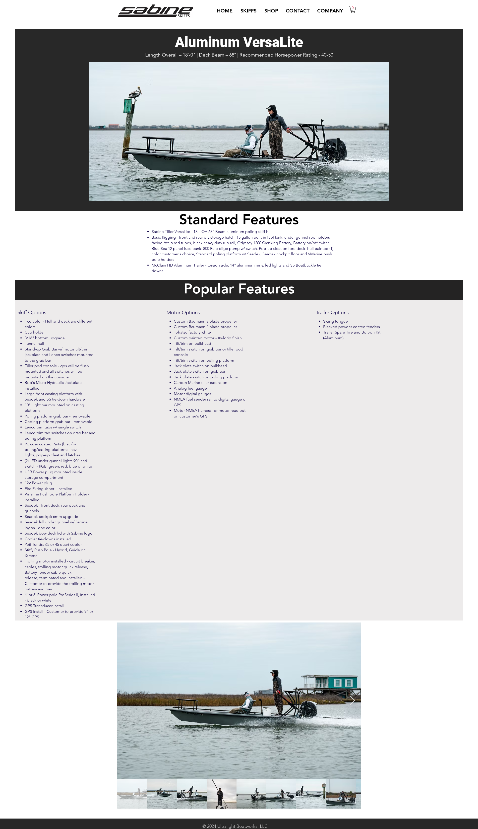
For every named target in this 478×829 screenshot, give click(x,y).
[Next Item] (352, 700)
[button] (248, 11)
